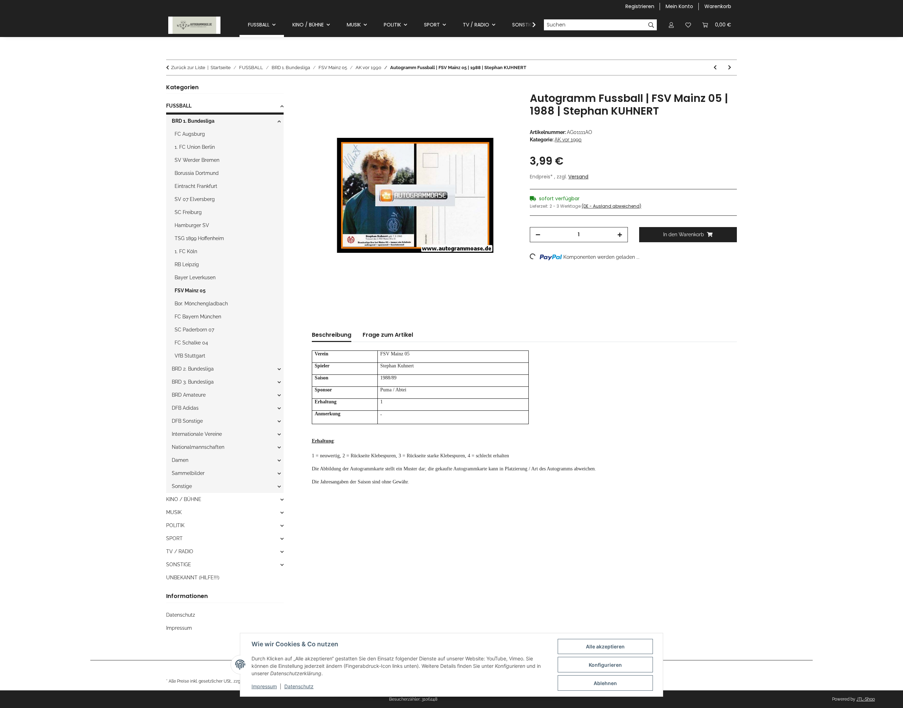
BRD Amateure (189, 395)
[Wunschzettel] (688, 25)
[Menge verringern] (538, 234)
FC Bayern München (198, 316)
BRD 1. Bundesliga (193, 121)
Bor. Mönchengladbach (201, 303)
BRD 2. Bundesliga (193, 369)
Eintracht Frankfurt (196, 186)
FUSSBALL (179, 106)
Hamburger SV (192, 225)
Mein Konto (679, 6)
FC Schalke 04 (191, 343)
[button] (671, 25)
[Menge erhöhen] (620, 234)
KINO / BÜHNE (183, 499)
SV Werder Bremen (197, 160)
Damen (180, 460)
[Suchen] (651, 25)
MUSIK (174, 512)
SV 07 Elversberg (195, 199)
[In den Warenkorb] (317, 88)
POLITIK (175, 525)
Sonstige (182, 486)
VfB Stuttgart (190, 356)
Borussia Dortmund (197, 173)
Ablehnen (605, 683)
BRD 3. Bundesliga (193, 382)
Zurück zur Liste (188, 67)
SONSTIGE (178, 564)
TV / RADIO (179, 551)
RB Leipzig (187, 264)
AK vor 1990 (568, 139)
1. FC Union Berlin (195, 147)
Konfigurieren (605, 665)
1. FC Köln (186, 251)
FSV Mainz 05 (190, 290)
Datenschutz (299, 686)
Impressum (264, 686)
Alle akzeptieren (605, 646)
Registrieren (639, 6)
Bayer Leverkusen (195, 277)
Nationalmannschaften (198, 447)
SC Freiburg (188, 212)
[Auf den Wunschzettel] (503, 105)
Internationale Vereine (197, 434)
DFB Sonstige (187, 421)
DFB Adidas (185, 408)
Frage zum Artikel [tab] (388, 335)
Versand (578, 176)
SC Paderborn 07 (194, 329)
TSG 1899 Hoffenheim (199, 238)
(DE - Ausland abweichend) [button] (611, 206)
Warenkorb (717, 6)
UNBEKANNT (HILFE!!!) (192, 577)
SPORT (174, 538)
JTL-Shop (865, 699)
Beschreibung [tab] (331, 335)
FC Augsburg (190, 134)
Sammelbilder (188, 473)
